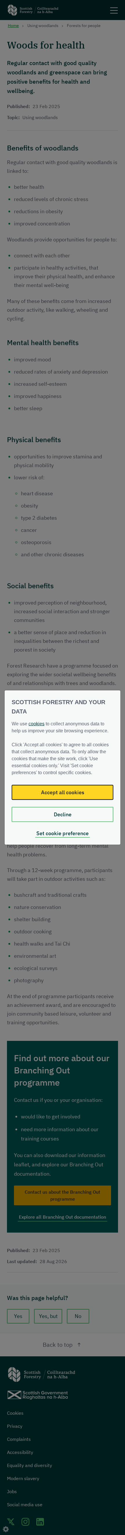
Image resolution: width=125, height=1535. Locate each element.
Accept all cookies (62, 792)
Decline (63, 814)
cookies (36, 723)
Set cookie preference (62, 833)
